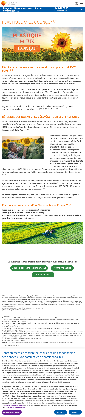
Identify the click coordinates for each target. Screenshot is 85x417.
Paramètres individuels (11, 412)
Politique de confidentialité (15, 407)
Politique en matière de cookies (13, 405)
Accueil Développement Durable (29, 267)
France (76, 3)
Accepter (60, 412)
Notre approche (62, 267)
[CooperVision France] (42, 3)
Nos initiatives (43, 274)
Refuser (75, 412)
